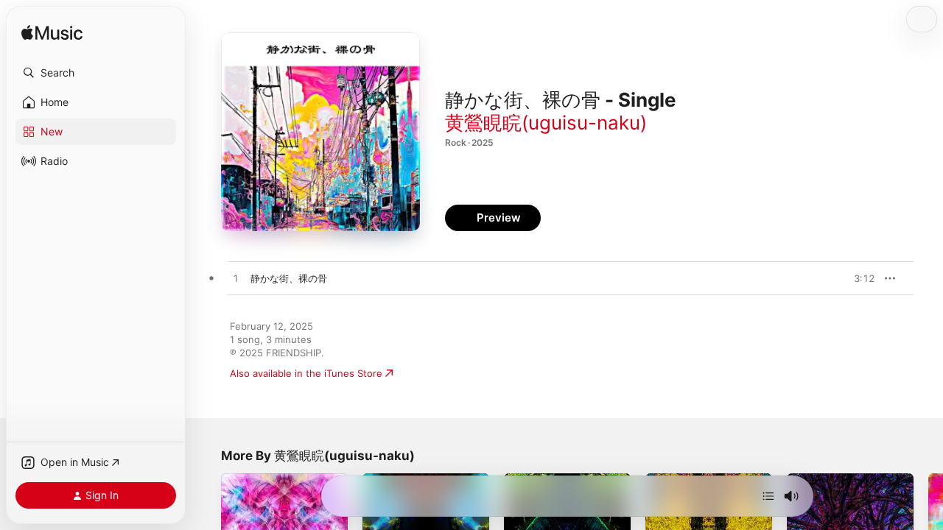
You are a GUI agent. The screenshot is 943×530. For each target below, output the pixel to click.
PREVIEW (858, 278)
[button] (95, 72)
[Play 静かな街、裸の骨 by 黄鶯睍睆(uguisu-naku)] (235, 279)
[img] (52, 33)
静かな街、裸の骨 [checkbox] (288, 278)
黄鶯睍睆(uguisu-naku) (546, 122)
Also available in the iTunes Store (306, 373)
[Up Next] (768, 496)
